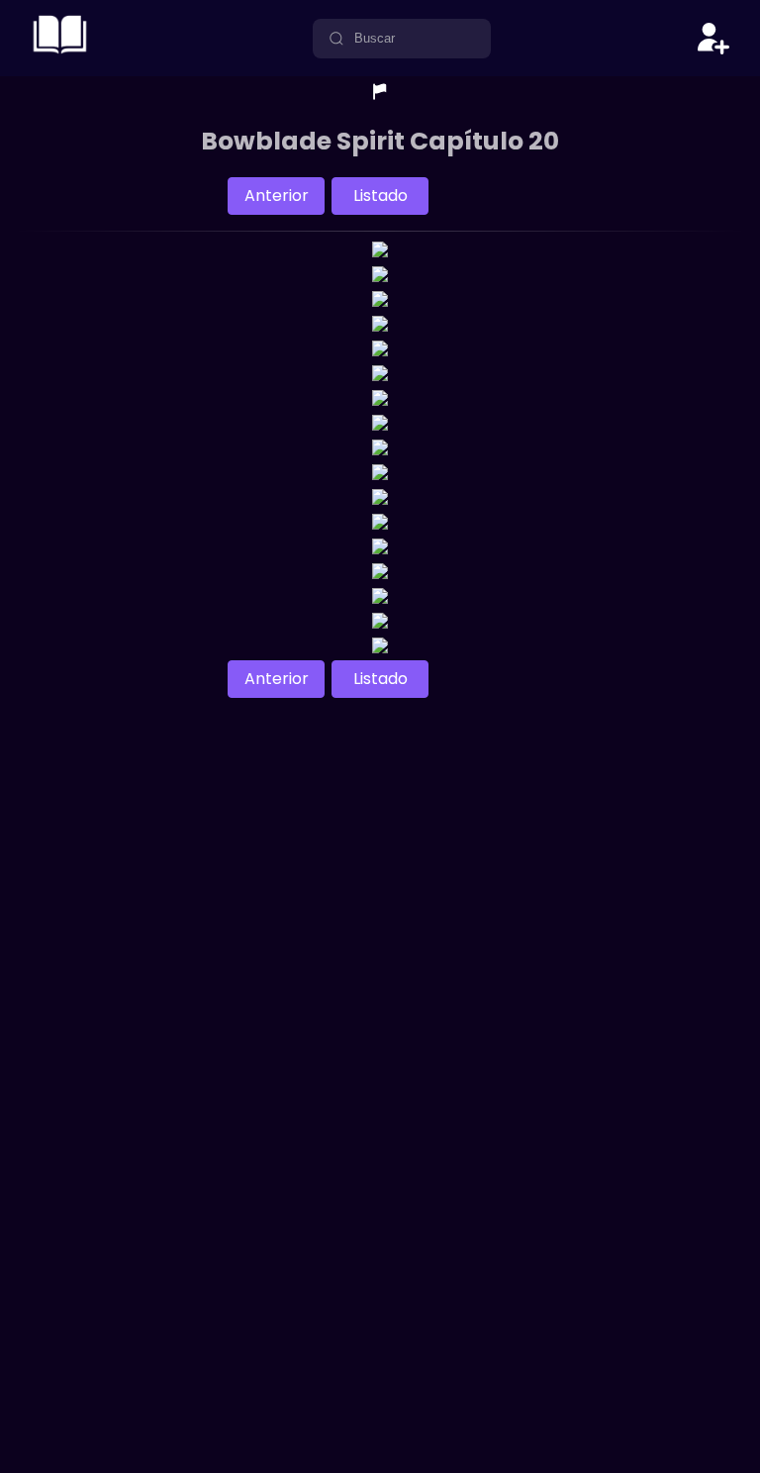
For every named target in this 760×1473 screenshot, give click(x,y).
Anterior (276, 195)
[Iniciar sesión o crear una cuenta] (713, 38)
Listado (380, 195)
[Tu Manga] (60, 54)
